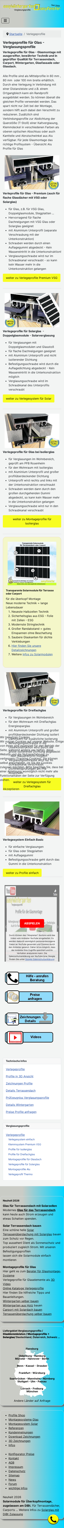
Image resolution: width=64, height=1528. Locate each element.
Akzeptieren (11, 789)
